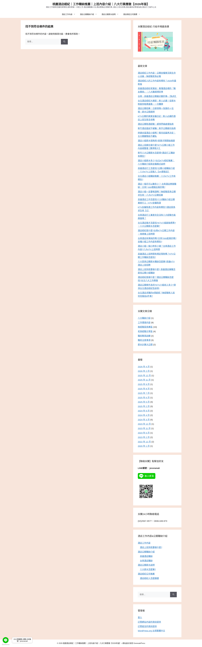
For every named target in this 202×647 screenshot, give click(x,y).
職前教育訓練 (144, 336)
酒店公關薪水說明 (109, 14)
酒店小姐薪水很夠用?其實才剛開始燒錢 (156, 141)
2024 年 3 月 (144, 420)
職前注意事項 (144, 340)
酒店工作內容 (67, 14)
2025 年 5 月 (144, 402)
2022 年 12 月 (144, 442)
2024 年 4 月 (144, 415)
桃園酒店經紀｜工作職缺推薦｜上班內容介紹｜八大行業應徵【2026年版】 (101, 4)
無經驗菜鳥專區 (145, 327)
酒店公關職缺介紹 (87, 14)
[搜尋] (64, 41)
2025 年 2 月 (144, 406)
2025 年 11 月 (144, 380)
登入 (140, 617)
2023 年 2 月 (144, 437)
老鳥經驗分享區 (145, 331)
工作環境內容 (144, 322)
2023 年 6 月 (144, 433)
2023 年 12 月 (144, 424)
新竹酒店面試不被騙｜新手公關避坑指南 (157, 128)
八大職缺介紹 (144, 318)
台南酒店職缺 (146, 561)
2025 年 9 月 (144, 384)
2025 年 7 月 (144, 393)
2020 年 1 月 (144, 446)
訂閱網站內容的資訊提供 (149, 622)
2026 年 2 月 (144, 371)
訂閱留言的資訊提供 (147, 626)
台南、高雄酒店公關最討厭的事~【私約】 (157, 96)
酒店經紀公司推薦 (130, 14)
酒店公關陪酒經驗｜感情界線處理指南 (156, 124)
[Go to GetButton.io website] (5, 644)
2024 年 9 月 (144, 411)
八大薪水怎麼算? (148, 569)
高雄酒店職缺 (146, 556)
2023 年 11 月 (144, 428)
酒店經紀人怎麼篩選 (149, 578)
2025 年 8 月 (144, 389)
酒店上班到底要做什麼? (151, 547)
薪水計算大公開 (145, 344)
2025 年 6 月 (144, 397)
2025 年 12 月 (144, 375)
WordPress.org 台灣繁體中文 (151, 631)
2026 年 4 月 (144, 367)
